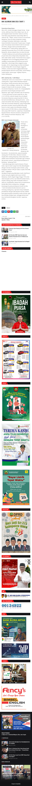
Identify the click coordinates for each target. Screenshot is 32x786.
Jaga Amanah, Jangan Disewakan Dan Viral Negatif (19, 241)
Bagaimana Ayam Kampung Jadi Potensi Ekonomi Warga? (19, 229)
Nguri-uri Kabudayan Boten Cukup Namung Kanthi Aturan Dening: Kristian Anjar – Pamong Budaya (19, 749)
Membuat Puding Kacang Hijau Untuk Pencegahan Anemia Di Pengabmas (13, 775)
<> (2, 610)
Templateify (18, 783)
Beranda (4, 15)
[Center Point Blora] (14, 683)
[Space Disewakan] (14, 709)
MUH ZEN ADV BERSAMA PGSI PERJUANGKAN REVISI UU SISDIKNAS (19, 742)
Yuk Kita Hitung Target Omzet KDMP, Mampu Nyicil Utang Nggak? (19, 755)
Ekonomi (9, 15)
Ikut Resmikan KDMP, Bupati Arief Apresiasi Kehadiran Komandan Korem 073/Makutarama (18, 235)
